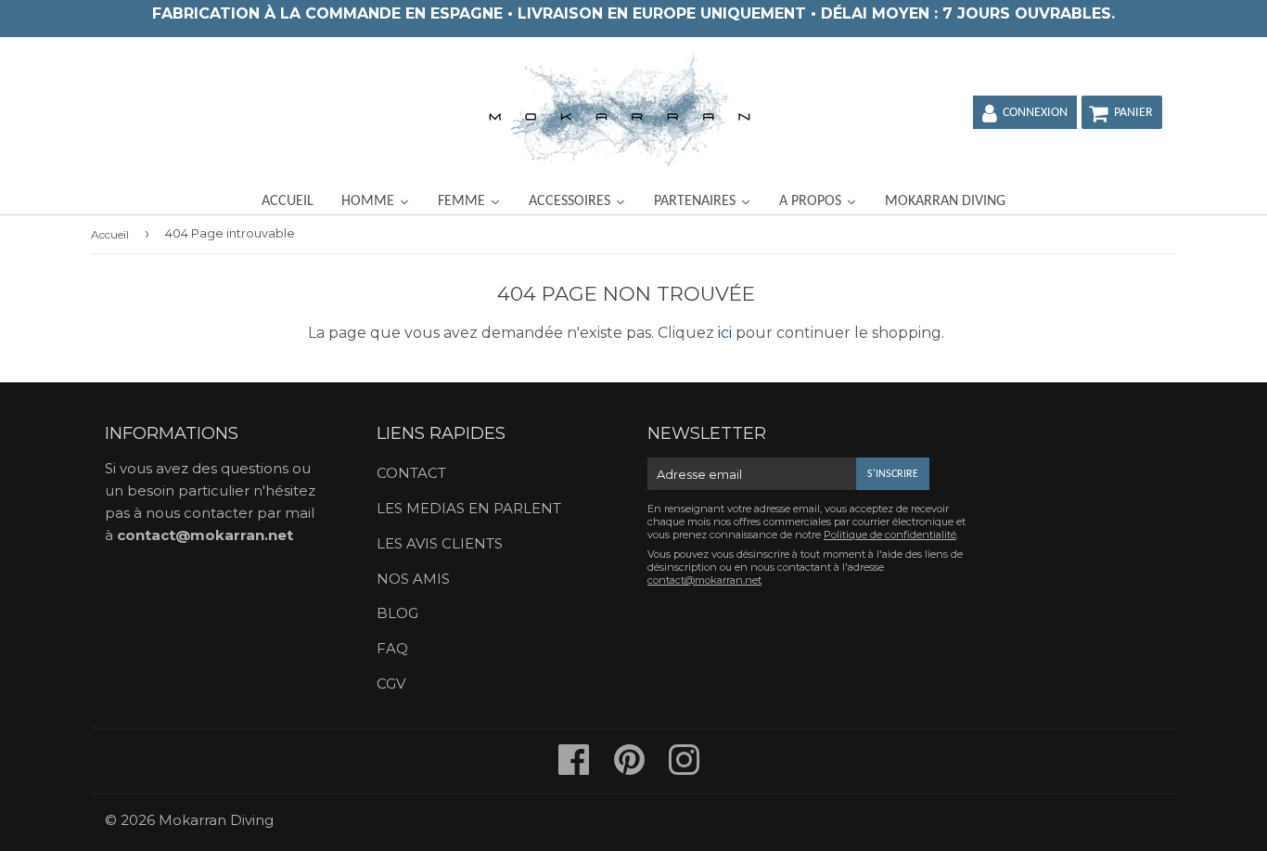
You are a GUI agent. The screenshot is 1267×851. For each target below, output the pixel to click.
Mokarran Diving (216, 820)
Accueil (110, 234)
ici (725, 333)
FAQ (392, 648)
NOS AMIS (413, 578)
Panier (1133, 113)
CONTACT (411, 473)
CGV (391, 683)
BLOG (397, 613)
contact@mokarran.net (205, 535)
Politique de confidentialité (890, 534)
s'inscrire (892, 474)
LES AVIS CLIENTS (440, 543)
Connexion (1035, 113)
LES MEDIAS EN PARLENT (469, 508)
